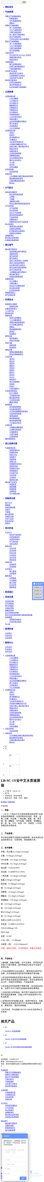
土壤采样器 (13, 436)
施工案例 (12, 571)
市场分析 (8, 562)
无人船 (12, 162)
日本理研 (12, 475)
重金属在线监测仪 (16, 178)
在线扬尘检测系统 (12, 240)
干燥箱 (7, 512)
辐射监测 (8, 315)
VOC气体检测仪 (15, 30)
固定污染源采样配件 (17, 263)
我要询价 (11, 802)
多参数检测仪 (14, 114)
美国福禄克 (13, 471)
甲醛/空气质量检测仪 (13, 16)
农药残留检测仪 (15, 407)
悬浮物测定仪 (14, 137)
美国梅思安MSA (15, 464)
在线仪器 (8, 174)
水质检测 (9, 92)
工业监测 (8, 356)
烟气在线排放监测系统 (17, 267)
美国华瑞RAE (14, 450)
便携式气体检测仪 (12, 25)
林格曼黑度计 (10, 292)
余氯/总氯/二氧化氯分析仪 (19, 146)
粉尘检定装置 (14, 288)
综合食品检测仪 (15, 409)
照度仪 (12, 363)
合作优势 (12, 551)
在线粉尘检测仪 (15, 229)
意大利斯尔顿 (14, 493)
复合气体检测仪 (15, 37)
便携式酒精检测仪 (16, 352)
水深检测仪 (13, 126)
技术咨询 (12, 585)
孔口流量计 (13, 281)
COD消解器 (13, 98)
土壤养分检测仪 (15, 430)
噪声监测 (8, 336)
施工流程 (12, 583)
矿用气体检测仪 (15, 82)
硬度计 (12, 372)
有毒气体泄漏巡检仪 (17, 66)
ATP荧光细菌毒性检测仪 (18, 411)
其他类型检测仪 (11, 80)
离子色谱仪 (13, 124)
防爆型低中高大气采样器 (18, 222)
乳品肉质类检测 (15, 414)
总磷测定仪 (13, 108)
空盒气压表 (9, 519)
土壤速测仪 (13, 432)
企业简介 (8, 633)
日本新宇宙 (13, 473)
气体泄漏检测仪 (15, 69)
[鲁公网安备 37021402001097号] (36, 1171)
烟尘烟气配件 (14, 274)
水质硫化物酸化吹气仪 (17, 144)
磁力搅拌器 (9, 514)
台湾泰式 (12, 477)
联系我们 (9, 592)
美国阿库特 (13, 452)
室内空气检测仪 (15, 535)
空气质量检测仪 (15, 21)
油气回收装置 (10, 295)
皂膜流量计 (13, 283)
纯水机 (12, 165)
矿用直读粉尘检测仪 (17, 231)
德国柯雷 (12, 489)
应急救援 (8, 617)
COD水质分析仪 (15, 117)
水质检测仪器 (10, 96)
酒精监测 (8, 350)
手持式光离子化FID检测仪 (19, 39)
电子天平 (8, 503)
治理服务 (12, 578)
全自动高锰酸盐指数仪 (17, 121)
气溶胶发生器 (14, 395)
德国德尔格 (13, 480)
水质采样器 (9, 169)
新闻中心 (9, 642)
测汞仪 (7, 523)
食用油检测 (13, 416)
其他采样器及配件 (16, 215)
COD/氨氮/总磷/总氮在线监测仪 (21, 176)
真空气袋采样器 (15, 270)
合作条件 (12, 555)
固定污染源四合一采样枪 (18, 261)
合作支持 (12, 557)
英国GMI (12, 461)
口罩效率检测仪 (11, 391)
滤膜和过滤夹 (14, 201)
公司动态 (8, 647)
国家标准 (12, 587)
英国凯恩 (12, 484)
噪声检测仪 (13, 338)
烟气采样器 (13, 256)
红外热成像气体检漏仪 (17, 87)
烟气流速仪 (13, 258)
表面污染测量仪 (15, 318)
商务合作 (8, 546)
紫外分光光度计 (15, 160)
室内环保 (9, 528)
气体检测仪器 (10, 448)
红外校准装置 (14, 290)
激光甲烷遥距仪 (15, 85)
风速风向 (12, 347)
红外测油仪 (13, 112)
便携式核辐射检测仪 (17, 322)
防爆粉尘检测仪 (15, 233)
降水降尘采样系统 (12, 238)
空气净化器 (13, 541)
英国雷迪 (12, 459)
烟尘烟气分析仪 (11, 482)
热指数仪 (12, 334)
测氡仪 (12, 23)
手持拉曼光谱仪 (15, 622)
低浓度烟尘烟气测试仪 (17, 251)
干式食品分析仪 (15, 423)
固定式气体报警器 (12, 41)
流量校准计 (13, 219)
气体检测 (9, 12)
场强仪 (12, 331)
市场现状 (12, 567)
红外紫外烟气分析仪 (17, 265)
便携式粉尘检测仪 (16, 226)
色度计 (12, 386)
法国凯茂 (12, 491)
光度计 (7, 510)
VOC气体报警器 (15, 46)
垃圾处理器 (9, 608)
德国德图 (12, 487)
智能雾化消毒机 (11, 304)
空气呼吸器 (9, 603)
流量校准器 (9, 279)
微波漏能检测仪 (15, 329)
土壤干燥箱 (13, 434)
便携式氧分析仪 (15, 57)
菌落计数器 (13, 402)
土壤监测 (8, 425)
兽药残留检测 (14, 418)
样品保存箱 (9, 521)
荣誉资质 (12, 560)
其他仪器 (9, 597)
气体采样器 (13, 217)
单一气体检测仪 (15, 28)
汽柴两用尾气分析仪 (17, 76)
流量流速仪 (13, 151)
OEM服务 (13, 580)
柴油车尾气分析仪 (16, 73)
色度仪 (12, 135)
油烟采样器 (13, 254)
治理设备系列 (14, 537)
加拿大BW (13, 455)
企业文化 (8, 635)
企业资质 (8, 638)
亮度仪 (12, 368)
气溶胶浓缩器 (14, 400)
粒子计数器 (13, 393)
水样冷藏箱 (13, 167)
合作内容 (12, 548)
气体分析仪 (9, 53)
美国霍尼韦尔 (14, 468)
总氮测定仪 (13, 110)
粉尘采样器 (13, 210)
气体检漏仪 (9, 62)
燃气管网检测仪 (15, 64)
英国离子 (12, 457)
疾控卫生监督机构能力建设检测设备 (18, 615)
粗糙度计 (12, 379)
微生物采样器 (14, 398)
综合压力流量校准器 (17, 286)
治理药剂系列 (14, 539)
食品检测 (8, 404)
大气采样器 (9, 206)
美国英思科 (13, 466)
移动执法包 (9, 313)
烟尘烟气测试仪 (11, 249)
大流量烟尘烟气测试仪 (17, 272)
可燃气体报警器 (15, 48)
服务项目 (8, 576)
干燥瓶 (12, 199)
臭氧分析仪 (13, 60)
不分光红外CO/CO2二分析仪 (20, 55)
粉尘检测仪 (9, 224)
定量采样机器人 (11, 309)
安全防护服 (9, 601)
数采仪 (12, 183)
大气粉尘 (9, 187)
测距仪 (12, 366)
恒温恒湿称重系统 (16, 276)
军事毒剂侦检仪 (15, 619)
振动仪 (12, 359)
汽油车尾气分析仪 (16, 78)
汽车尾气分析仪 (11, 71)
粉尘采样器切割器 (16, 194)
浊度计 (12, 133)
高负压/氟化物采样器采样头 (19, 203)
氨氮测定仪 (13, 105)
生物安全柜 (13, 306)
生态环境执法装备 (12, 613)
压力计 (12, 377)
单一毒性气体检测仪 (17, 34)
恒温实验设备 (10, 507)
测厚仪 (12, 370)
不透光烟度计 (14, 388)
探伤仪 (12, 375)
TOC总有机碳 (14, 128)
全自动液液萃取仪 (16, 158)
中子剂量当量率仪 (16, 325)
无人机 (7, 624)
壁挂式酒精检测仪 (16, 354)
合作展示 (8, 569)
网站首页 (9, 7)
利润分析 (12, 553)
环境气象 (8, 343)
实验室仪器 (10, 498)
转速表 (12, 384)
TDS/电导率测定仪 (16, 142)
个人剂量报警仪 (15, 320)
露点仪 (12, 361)
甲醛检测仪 (13, 18)
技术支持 (8, 651)
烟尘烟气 (9, 245)
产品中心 (8, 532)
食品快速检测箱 (15, 420)
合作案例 (12, 573)
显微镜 (7, 505)
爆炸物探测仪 (10, 439)
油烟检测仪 (9, 235)
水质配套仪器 (10, 130)
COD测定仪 (13, 101)
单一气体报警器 (15, 44)
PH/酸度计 (13, 140)
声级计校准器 (14, 341)
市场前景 (12, 564)
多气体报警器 (14, 50)
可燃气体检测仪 (15, 32)
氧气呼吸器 (9, 606)
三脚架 (12, 197)
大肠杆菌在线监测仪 (17, 181)
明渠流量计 (13, 119)
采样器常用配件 (11, 192)
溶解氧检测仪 (14, 156)
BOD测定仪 (13, 103)
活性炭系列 (13, 544)
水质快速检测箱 (15, 153)
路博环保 (9, 629)
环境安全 (9, 299)
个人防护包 (9, 311)
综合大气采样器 (15, 213)
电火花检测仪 (14, 382)
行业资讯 (8, 649)
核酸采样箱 (9, 610)
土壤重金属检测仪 (16, 427)
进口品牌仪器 (11, 443)
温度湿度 (12, 345)
